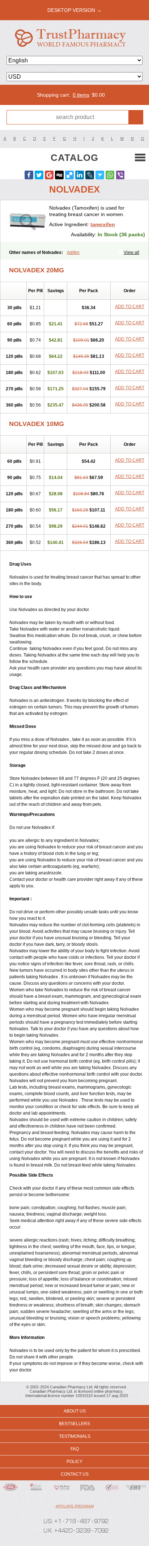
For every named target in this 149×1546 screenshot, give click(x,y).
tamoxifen (102, 224)
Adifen (73, 252)
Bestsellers (74, 1423)
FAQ (75, 1448)
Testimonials (74, 1436)
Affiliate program (75, 1506)
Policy (74, 1461)
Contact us (75, 1474)
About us (75, 1411)
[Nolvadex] (27, 221)
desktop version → (74, 10)
